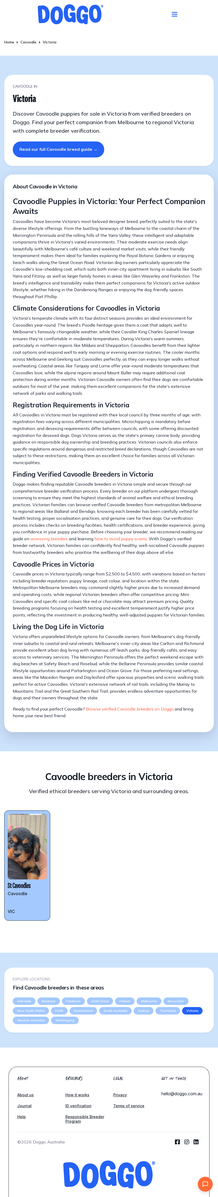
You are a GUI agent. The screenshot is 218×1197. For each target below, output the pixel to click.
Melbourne (149, 1001)
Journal (24, 1105)
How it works (77, 1095)
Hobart (124, 1001)
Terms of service (128, 1105)
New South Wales (31, 1011)
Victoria (192, 1011)
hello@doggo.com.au (181, 1093)
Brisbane (49, 1001)
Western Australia (31, 1020)
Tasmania (168, 1011)
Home (9, 42)
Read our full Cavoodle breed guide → (58, 149)
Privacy (120, 1095)
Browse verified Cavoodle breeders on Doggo (130, 709)
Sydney (143, 1011)
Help (21, 1116)
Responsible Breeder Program (84, 1118)
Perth (59, 1011)
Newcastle (176, 1001)
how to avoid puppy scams (120, 538)
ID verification (78, 1105)
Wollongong (64, 1020)
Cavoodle (28, 42)
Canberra (73, 1001)
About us (25, 1095)
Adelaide (24, 1001)
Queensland (83, 1011)
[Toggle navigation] (175, 14)
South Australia (115, 1011)
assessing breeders (49, 538)
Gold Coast (100, 1001)
